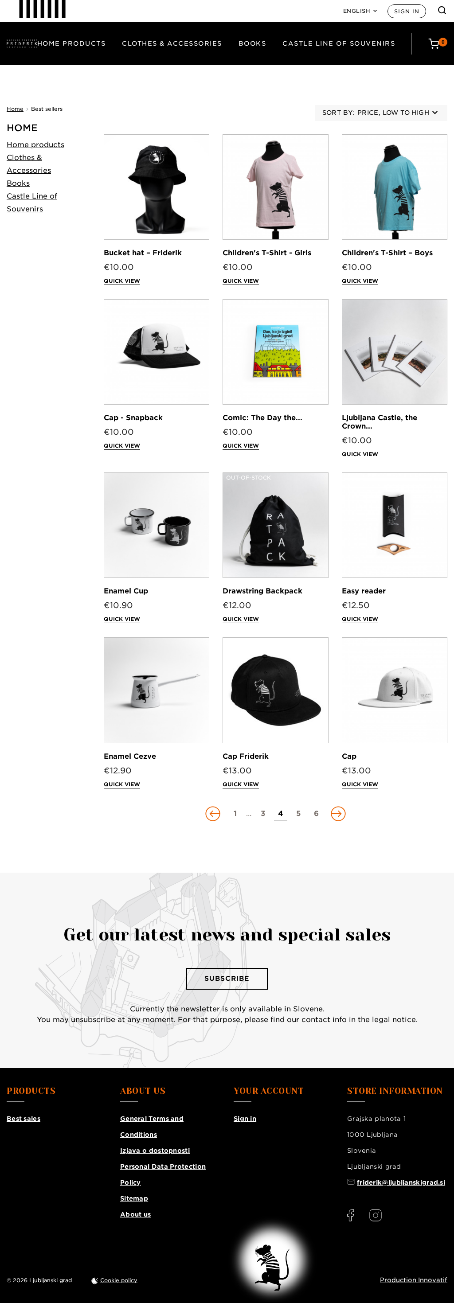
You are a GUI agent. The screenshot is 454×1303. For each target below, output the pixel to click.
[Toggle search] (442, 10)
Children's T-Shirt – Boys (387, 253)
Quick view (122, 280)
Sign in (406, 11)
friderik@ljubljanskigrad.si (401, 1182)
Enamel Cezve (130, 756)
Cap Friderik (246, 756)
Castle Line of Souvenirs (338, 43)
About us (135, 1214)
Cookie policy (118, 1280)
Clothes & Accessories (172, 43)
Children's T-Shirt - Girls (267, 253)
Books (252, 43)
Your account (269, 1091)
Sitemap (134, 1198)
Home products (71, 43)
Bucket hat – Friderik (143, 253)
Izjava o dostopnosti (155, 1150)
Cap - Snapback (133, 418)
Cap (349, 756)
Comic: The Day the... (262, 418)
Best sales (23, 1118)
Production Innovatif (413, 1279)
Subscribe (227, 979)
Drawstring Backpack (262, 591)
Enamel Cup (126, 591)
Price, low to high (393, 112)
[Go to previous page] (214, 813)
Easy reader (364, 591)
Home (22, 127)
